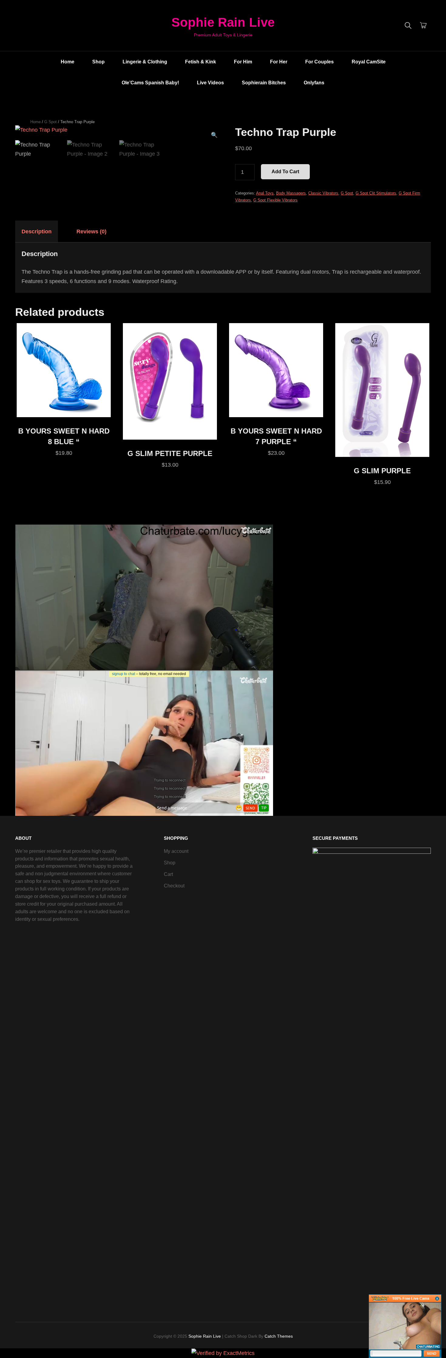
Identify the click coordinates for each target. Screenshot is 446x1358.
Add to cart (285, 171)
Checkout (174, 885)
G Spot (50, 122)
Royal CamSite (369, 61)
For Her (278, 61)
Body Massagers (291, 193)
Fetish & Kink (200, 61)
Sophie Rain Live (223, 22)
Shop (98, 61)
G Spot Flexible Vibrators (275, 200)
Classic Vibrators (323, 193)
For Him (243, 61)
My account (176, 851)
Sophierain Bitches (264, 82)
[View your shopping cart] (423, 25)
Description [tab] (37, 231)
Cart (168, 874)
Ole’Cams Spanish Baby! (150, 82)
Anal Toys (265, 193)
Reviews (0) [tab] (91, 231)
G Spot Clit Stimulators (376, 193)
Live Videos (210, 82)
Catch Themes (279, 1336)
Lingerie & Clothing (145, 61)
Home (67, 61)
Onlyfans (314, 82)
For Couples (319, 61)
